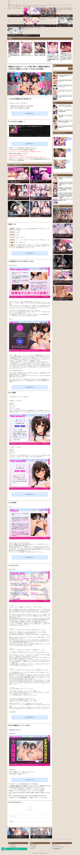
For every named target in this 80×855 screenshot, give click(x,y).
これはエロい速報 (33, 846)
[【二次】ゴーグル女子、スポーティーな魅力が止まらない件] (32, 9)
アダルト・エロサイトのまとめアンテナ (58, 846)
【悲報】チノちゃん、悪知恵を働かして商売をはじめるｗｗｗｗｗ (23, 148)
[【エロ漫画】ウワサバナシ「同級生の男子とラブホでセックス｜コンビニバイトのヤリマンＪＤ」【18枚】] (65, 19)
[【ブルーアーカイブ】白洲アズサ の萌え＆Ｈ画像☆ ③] (48, 19)
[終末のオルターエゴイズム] (60, 141)
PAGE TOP (77, 828)
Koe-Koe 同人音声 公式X (12, 846)
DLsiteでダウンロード (29, 113)
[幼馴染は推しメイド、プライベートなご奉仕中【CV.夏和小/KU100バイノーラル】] (60, 164)
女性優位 (26, 239)
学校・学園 (30, 239)
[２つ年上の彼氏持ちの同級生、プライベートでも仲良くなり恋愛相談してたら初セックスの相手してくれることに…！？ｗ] (32, 19)
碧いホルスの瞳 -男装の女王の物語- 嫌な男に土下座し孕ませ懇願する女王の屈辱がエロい (28, 795)
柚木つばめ (16, 106)
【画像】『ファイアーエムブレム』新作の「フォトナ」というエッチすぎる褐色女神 (26, 790)
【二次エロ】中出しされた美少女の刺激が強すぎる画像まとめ (22, 149)
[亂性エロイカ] (60, 153)
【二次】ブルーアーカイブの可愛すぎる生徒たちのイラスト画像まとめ (24, 784)
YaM (66, 150)
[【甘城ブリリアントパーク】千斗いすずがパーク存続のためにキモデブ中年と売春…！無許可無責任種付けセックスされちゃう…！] (15, 19)
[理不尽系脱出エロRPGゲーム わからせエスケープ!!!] (32, 29)
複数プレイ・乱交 (46, 239)
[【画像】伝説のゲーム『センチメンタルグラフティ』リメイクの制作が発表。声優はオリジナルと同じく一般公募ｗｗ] (48, 9)
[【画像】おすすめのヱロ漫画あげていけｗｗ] (15, 9)
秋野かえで (23, 106)
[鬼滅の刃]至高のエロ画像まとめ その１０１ (18, 153)
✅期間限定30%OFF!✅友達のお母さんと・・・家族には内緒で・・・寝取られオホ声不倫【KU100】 (65, 189)
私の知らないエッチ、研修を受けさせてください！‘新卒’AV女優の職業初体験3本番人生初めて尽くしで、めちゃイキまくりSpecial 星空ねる (29, 159)
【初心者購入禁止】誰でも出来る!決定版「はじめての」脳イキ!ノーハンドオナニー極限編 (65, 183)
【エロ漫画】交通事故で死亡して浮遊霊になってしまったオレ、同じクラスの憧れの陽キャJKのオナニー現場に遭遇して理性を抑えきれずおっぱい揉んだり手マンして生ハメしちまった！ (29, 786)
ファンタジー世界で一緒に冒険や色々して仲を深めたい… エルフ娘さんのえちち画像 (26, 789)
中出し (22, 239)
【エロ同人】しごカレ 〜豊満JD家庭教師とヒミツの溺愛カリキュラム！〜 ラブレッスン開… (28, 797)
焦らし (38, 239)
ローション (18, 239)
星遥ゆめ (17, 234)
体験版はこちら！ (22, 242)
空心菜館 (20, 108)
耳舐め (41, 239)
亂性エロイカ (69, 149)
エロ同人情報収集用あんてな (56, 848)
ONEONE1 (67, 140)
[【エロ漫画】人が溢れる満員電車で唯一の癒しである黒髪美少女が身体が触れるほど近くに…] (65, 9)
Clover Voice (68, 163)
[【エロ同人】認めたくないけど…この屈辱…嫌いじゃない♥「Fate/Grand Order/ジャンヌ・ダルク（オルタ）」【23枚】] (15, 29)
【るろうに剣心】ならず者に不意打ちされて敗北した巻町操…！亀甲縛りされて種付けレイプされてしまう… (29, 793)
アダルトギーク (33, 848)
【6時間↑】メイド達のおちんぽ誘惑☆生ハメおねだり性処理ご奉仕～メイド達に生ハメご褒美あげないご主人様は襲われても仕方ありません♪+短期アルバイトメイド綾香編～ (65, 195)
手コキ (34, 239)
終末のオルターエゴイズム (69, 138)
